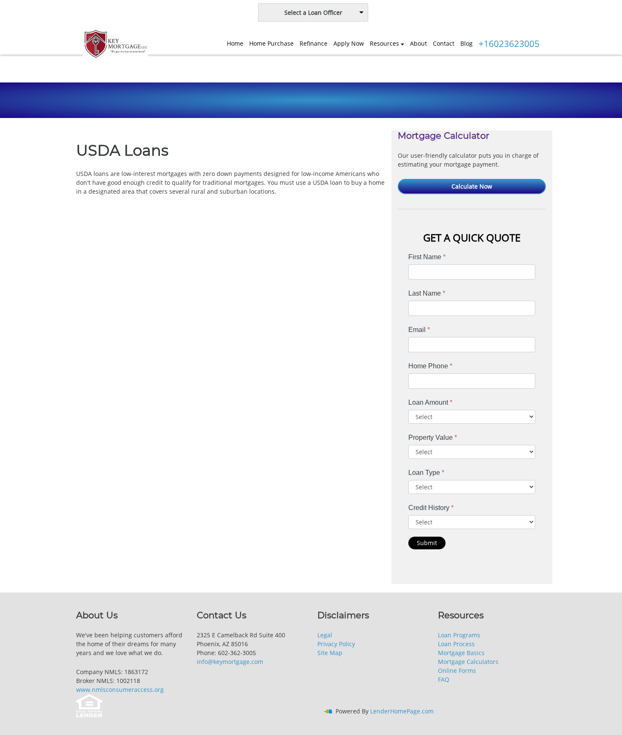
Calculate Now (471, 186)
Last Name (426, 293)
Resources (384, 43)
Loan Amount (430, 402)
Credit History (431, 507)
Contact (443, 43)
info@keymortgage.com (230, 662)
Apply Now (348, 43)
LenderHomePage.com (402, 711)
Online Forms (457, 670)
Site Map (329, 653)
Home (235, 43)
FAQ (443, 679)
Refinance (314, 43)
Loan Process (456, 644)
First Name (427, 257)
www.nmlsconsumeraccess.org (120, 690)
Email (419, 329)
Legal (324, 635)
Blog (466, 43)
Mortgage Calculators (468, 662)
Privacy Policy (336, 644)
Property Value (432, 437)
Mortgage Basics (461, 653)
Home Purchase (271, 43)
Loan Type (426, 472)
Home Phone (430, 366)
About (418, 43)
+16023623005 (509, 43)
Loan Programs (459, 635)
